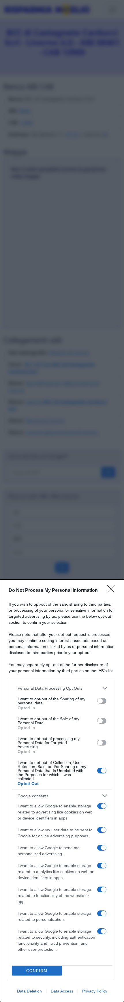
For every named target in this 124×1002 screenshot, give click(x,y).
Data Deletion (29, 991)
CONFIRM (37, 971)
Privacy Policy (94, 991)
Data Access (62, 991)
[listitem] (62, 688)
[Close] (112, 590)
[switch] (101, 701)
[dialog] (62, 790)
